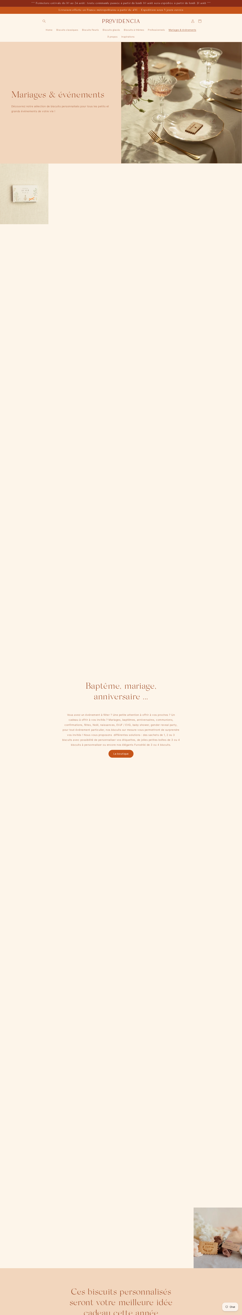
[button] (44, 21)
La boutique (121, 753)
